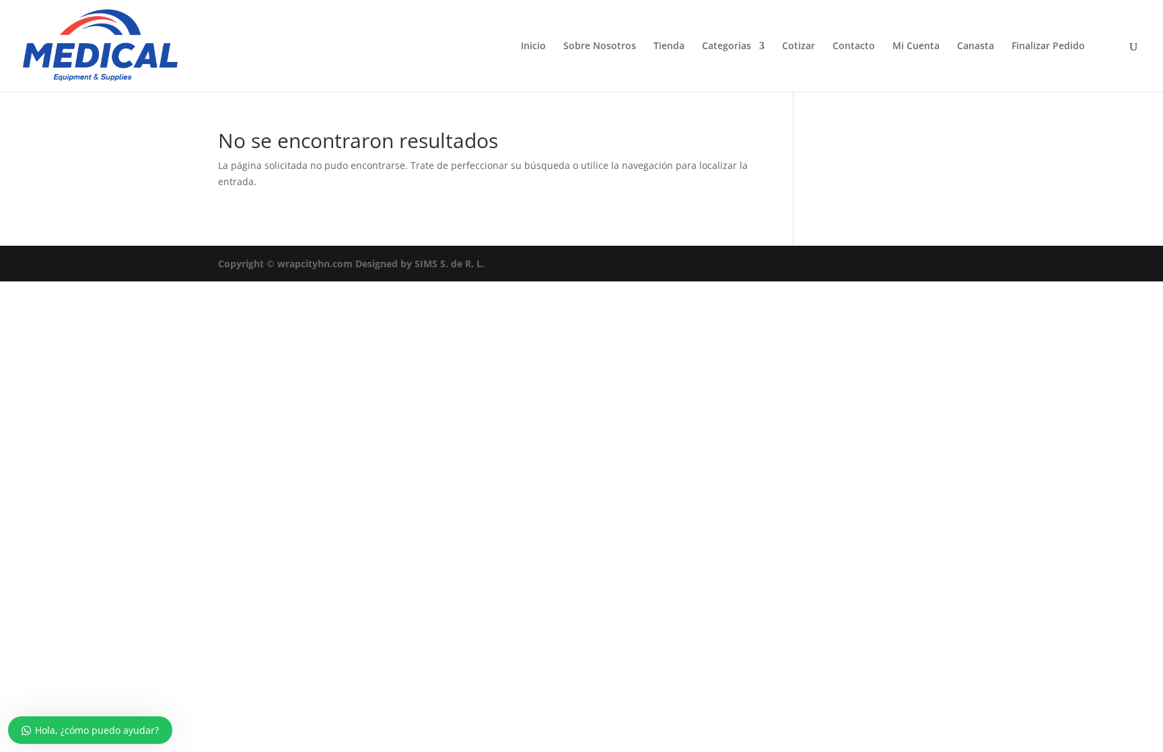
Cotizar (798, 46)
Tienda (669, 46)
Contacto (854, 46)
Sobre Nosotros (599, 46)
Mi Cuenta (916, 46)
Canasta (975, 46)
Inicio (533, 46)
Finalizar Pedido (1048, 46)
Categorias (726, 46)
